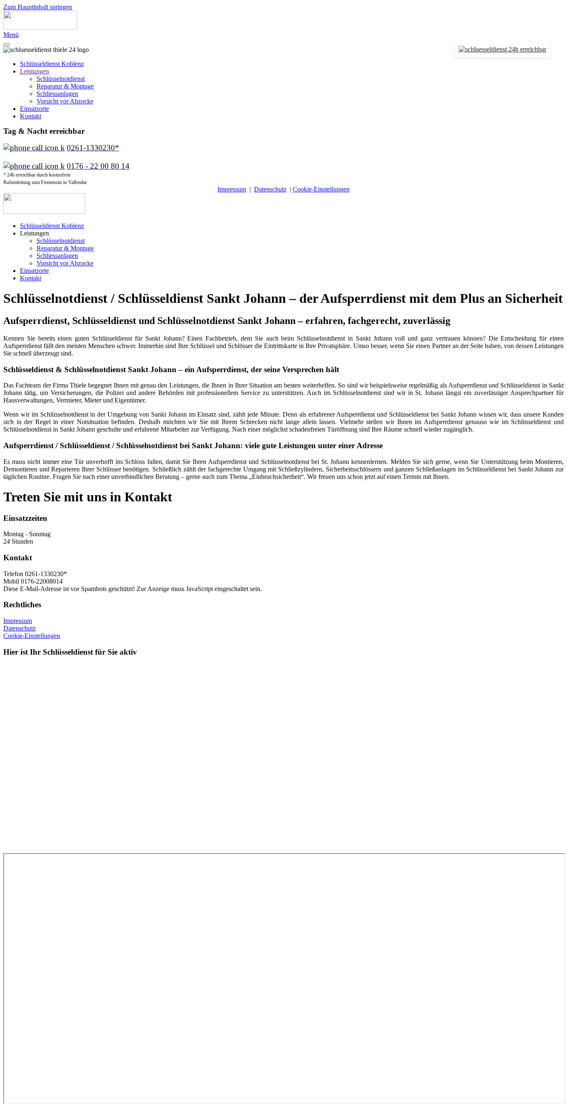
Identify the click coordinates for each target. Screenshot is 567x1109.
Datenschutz (270, 189)
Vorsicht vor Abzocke (65, 101)
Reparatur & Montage (65, 86)
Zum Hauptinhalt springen (37, 6)
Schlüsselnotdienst (61, 78)
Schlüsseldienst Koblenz (52, 63)
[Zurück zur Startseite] (40, 27)
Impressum (232, 189)
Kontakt (30, 116)
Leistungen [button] (34, 233)
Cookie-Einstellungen (321, 189)
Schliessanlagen (57, 93)
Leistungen (34, 71)
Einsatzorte (34, 108)
